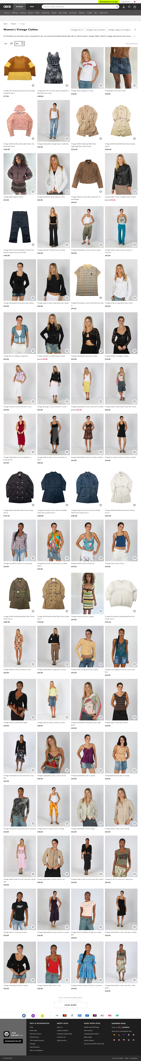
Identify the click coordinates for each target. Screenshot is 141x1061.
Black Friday (88, 1037)
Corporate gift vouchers (91, 1034)
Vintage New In (77, 30)
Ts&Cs (126, 1058)
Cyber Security (61, 1040)
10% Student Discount (37, 1040)
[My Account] (123, 6)
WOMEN (19, 7)
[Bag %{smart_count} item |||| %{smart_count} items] (134, 6)
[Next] (135, 30)
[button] (114, 1035)
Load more (71, 1005)
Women (13, 24)
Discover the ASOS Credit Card (94, 1044)
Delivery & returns (35, 1034)
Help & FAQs (125, 2)
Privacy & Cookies (118, 1058)
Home (5, 24)
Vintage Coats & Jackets (95, 30)
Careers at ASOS (62, 1030)
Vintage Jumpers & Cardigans (119, 30)
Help (31, 1027)
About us (60, 1027)
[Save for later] (33, 85)
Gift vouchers (88, 1030)
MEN (32, 7)
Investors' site (61, 1037)
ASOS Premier (34, 1037)
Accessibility (134, 1058)
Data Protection (35, 1047)
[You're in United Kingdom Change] (134, 1)
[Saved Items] (129, 6)
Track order (33, 1030)
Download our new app (109, 2)
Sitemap (32, 1044)
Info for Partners (89, 1040)
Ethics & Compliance (36, 1050)
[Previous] (68, 30)
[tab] (7, 12)
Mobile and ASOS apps (91, 1027)
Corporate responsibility (64, 1034)
